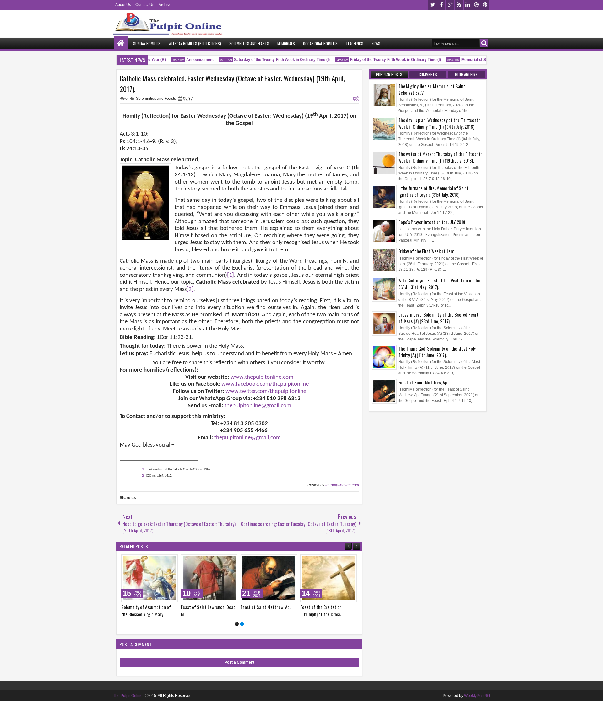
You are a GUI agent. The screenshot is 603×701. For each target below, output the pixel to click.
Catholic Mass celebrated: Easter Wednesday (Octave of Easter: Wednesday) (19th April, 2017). (232, 83)
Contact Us (144, 5)
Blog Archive (466, 74)
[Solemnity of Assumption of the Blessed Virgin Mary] (149, 578)
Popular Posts (389, 74)
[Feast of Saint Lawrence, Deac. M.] (209, 578)
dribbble (476, 5)
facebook (441, 5)
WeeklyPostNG (477, 695)
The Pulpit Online (128, 695)
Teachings (354, 43)
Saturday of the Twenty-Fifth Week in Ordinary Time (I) (276, 59)
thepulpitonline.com (342, 485)
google (450, 5)
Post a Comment (239, 662)
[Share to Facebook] (157, 561)
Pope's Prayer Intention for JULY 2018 (431, 222)
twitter (432, 5)
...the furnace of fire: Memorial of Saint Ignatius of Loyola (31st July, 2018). (433, 191)
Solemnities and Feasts (249, 43)
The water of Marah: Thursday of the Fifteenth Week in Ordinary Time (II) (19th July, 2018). (440, 157)
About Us (123, 5)
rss (459, 5)
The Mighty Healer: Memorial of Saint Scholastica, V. (431, 89)
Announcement (194, 59)
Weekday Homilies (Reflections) (195, 43)
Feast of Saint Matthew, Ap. (266, 607)
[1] (237, 624)
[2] (242, 624)
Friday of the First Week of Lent (426, 251)
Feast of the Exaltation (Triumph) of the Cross (321, 611)
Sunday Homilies (146, 43)
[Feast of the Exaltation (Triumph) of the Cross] (328, 578)
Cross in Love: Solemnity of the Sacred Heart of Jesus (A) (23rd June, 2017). (438, 317)
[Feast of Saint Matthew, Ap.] (268, 578)
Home (121, 43)
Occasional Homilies (320, 43)
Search (484, 43)
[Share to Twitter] (164, 561)
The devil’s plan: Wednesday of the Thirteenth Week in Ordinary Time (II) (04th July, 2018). (439, 123)
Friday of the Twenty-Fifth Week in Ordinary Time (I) (389, 59)
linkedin (468, 5)
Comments (428, 74)
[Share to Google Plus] (171, 561)
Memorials (286, 43)
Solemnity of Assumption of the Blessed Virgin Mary (146, 611)
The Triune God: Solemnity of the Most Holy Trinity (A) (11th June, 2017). (437, 351)
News (376, 43)
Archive (165, 5)
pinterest (485, 5)
